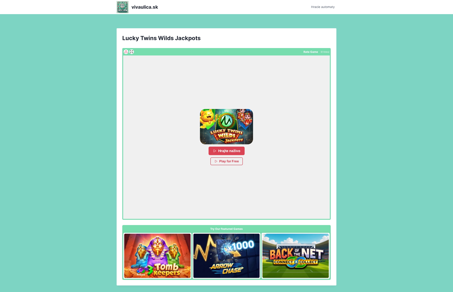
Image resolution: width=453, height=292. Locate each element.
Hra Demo (157, 256)
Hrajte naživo (229, 151)
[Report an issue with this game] (126, 51)
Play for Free (229, 161)
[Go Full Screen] (131, 51)
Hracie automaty (323, 7)
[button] (226, 126)
